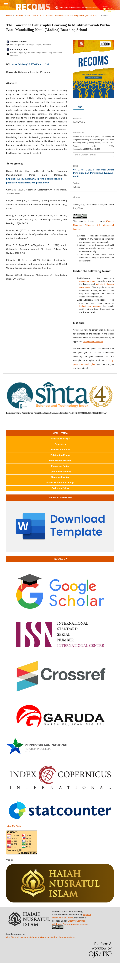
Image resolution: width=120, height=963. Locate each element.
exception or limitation (93, 341)
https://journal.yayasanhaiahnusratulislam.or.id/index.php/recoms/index (40, 937)
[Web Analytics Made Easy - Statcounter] (60, 810)
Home (9, 15)
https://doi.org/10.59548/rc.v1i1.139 (30, 64)
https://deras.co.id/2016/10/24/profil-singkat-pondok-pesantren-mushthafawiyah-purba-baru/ (34, 180)
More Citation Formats (85, 154)
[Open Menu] (6, 5)
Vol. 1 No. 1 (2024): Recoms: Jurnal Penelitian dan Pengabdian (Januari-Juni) (62, 15)
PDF (79, 107)
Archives (19, 15)
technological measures (91, 306)
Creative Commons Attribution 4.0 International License (93, 225)
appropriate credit (87, 281)
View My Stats (14, 826)
